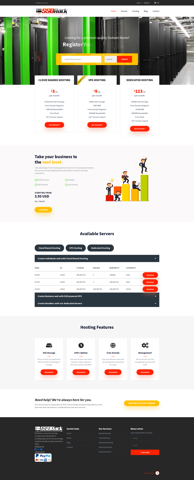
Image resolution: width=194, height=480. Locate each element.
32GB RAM (139, 109)
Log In (139, 3)
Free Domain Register (54, 105)
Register (147, 3)
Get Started (54, 125)
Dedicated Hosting (100, 248)
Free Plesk (54, 113)
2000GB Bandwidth (97, 113)
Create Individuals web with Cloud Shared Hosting (63, 258)
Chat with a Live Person (141, 403)
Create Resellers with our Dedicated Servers (60, 303)
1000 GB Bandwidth (54, 109)
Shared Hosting (105, 433)
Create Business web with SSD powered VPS (60, 296)
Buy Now (150, 275)
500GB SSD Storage (139, 101)
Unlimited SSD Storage (54, 101)
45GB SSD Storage (97, 101)
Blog (146, 11)
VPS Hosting (75, 248)
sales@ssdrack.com (41, 3)
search (124, 59)
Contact (156, 11)
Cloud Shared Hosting (49, 248)
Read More (49, 372)
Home (113, 11)
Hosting (135, 11)
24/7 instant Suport (54, 117)
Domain (124, 11)
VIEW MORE (43, 210)
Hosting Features (105, 447)
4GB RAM (97, 105)
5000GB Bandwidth (139, 113)
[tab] (97, 258)
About (69, 438)
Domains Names (105, 452)
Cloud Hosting (104, 438)
